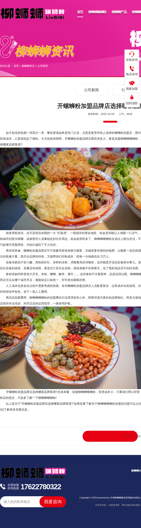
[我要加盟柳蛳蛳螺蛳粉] (110, 436)
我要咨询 (53, 501)
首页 (16, 65)
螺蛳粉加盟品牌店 (20, 391)
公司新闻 (42, 65)
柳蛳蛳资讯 (28, 65)
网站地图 (126, 505)
